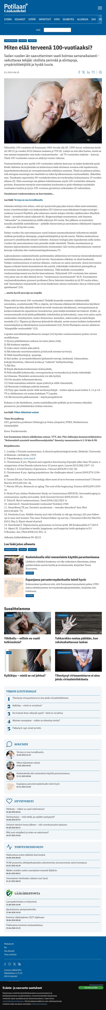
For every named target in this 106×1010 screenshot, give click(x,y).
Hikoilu (10, 615)
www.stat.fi (29, 458)
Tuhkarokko (62, 615)
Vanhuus (23, 41)
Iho (93, 19)
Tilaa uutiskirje (10, 954)
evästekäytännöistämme (13, 1001)
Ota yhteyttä (9, 951)
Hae (38, 29)
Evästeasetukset (96, 985)
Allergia (82, 19)
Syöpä (32, 19)
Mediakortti (9, 943)
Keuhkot (20, 19)
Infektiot (45, 19)
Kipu (57, 19)
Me (5, 947)
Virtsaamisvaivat (64, 653)
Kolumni (30, 573)
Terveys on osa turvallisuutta (28, 199)
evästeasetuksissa (39, 1004)
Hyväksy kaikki (91, 987)
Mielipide (32, 41)
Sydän (8, 19)
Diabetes (68, 19)
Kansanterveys (10, 41)
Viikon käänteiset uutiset (26, 412)
